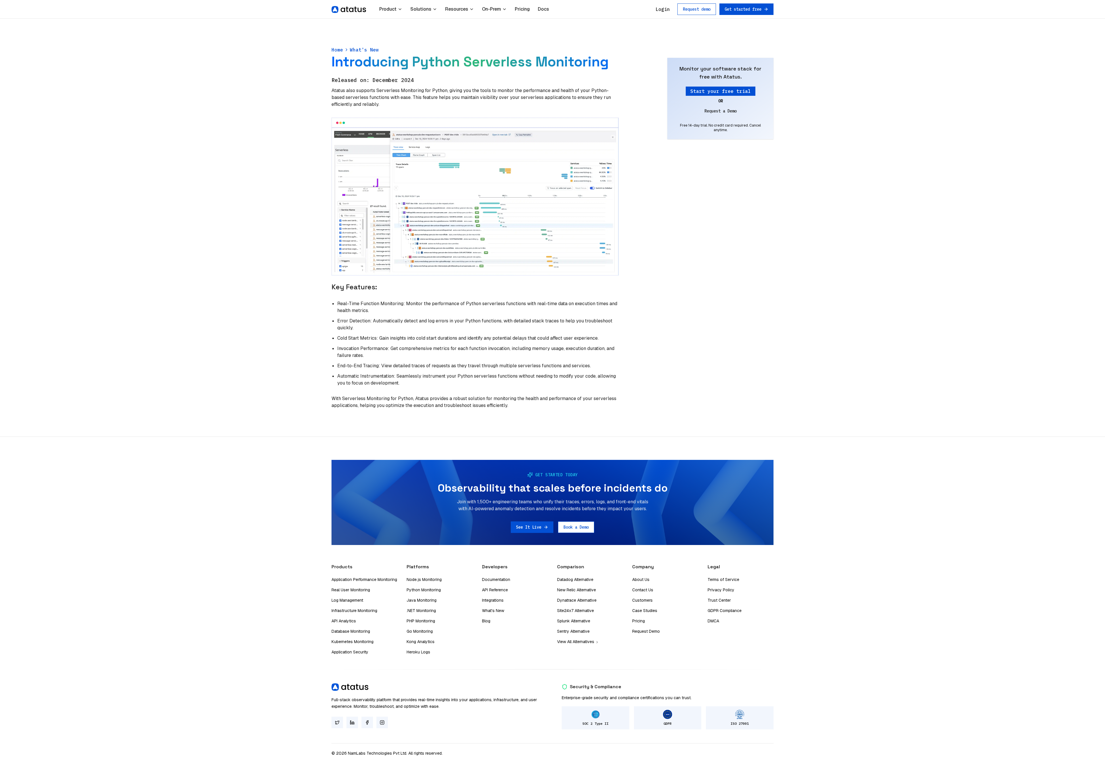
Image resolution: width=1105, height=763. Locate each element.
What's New (364, 50)
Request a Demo (720, 111)
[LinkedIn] (352, 722)
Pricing (522, 9)
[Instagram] (382, 722)
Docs (543, 9)
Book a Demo (576, 527)
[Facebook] (367, 722)
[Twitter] (337, 722)
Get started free (743, 9)
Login (663, 9)
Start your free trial (720, 91)
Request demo (696, 9)
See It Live (528, 527)
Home (337, 50)
